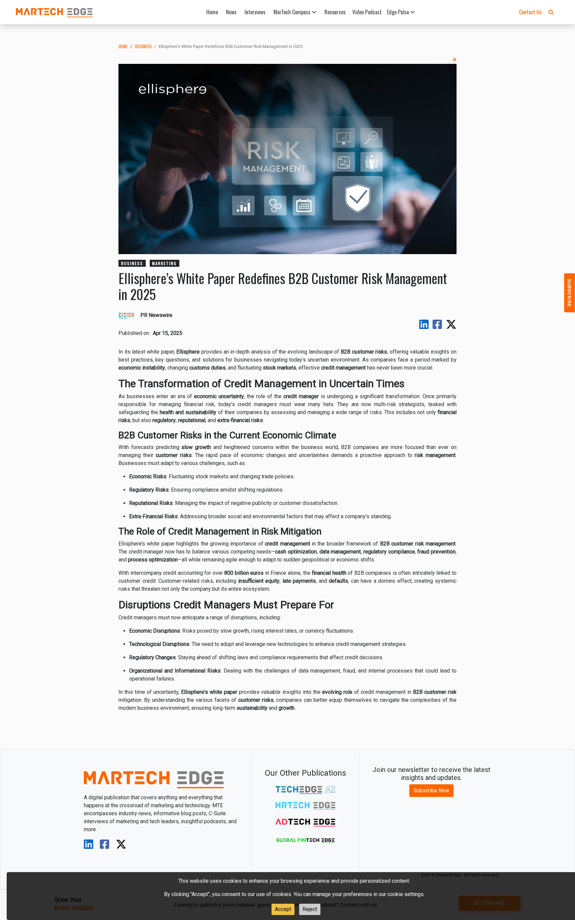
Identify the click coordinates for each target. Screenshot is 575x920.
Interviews (255, 12)
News (231, 12)
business (143, 46)
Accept (283, 909)
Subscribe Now (431, 790)
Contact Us (530, 12)
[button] (551, 12)
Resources (335, 12)
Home (212, 12)
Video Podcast (367, 12)
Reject (309, 909)
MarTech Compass (293, 12)
